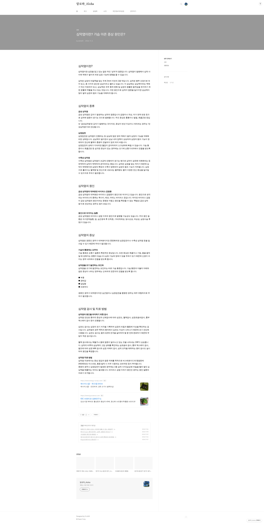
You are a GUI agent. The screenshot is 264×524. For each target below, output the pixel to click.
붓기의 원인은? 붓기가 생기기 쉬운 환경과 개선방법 (97, 437)
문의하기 (133, 11)
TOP (186, 517)
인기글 (172, 82)
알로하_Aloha (85, 4)
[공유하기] (86, 414)
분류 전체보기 (168, 58)
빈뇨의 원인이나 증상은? (89, 439)
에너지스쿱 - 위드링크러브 (92, 384)
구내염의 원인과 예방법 (88, 434)
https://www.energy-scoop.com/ (92, 380)
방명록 (95, 11)
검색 (181, 4)
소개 (105, 11)
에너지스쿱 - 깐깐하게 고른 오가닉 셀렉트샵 (97, 387)
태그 (85, 11)
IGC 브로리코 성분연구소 (91, 399)
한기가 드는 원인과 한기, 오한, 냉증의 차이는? (96, 432)
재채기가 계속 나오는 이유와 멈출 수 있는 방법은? (97, 429)
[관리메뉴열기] (260, 3)
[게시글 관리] (88, 414)
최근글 (166, 82)
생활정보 (166, 65)
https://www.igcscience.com (90, 395)
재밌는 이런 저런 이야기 (86, 485)
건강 (82, 425)
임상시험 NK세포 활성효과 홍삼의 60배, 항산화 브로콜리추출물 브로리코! (108, 401)
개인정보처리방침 (118, 11)
